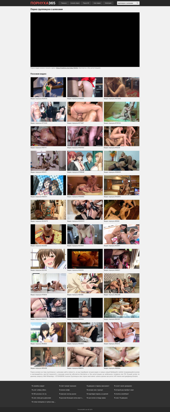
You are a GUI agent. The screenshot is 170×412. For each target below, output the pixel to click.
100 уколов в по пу (39, 394)
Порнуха (63, 3)
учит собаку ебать (39, 390)
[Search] (137, 3)
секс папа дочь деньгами (42, 398)
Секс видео (97, 3)
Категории (108, 3)
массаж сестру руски (68, 394)
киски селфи (65, 390)
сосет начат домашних (124, 386)
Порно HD (86, 3)
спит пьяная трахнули (68, 386)
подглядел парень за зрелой (98, 394)
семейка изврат (38, 386)
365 (42, 3)
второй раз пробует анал (125, 390)
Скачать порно (74, 3)
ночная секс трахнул (95, 390)
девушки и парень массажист (98, 386)
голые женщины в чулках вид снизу (45, 402)
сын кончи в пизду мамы (97, 398)
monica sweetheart (122, 394)
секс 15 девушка (121, 398)
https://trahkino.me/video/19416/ (67, 68)
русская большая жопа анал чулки (73, 398)
